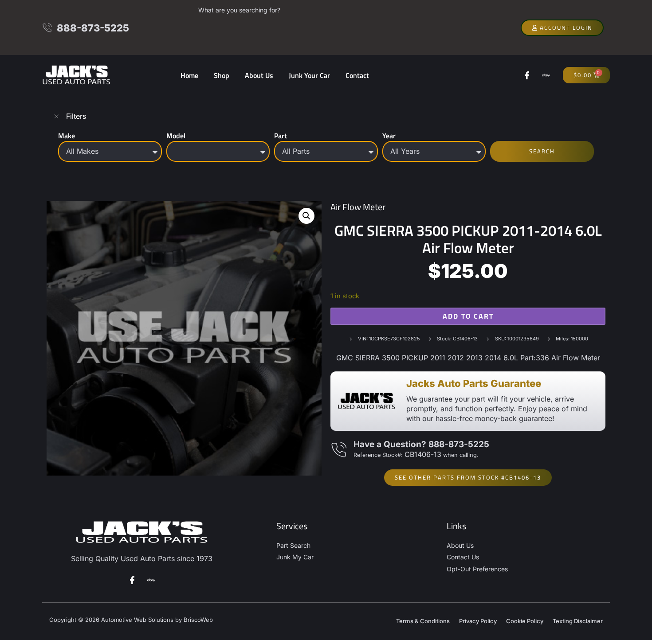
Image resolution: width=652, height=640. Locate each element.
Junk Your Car (309, 75)
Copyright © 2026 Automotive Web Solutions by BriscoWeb (131, 619)
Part (280, 135)
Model (175, 135)
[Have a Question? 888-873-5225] (338, 450)
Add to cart (468, 316)
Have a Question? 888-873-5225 (421, 444)
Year (389, 135)
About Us (259, 75)
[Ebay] (546, 75)
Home (189, 75)
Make (66, 135)
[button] (306, 216)
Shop (221, 75)
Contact (357, 75)
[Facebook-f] (527, 75)
